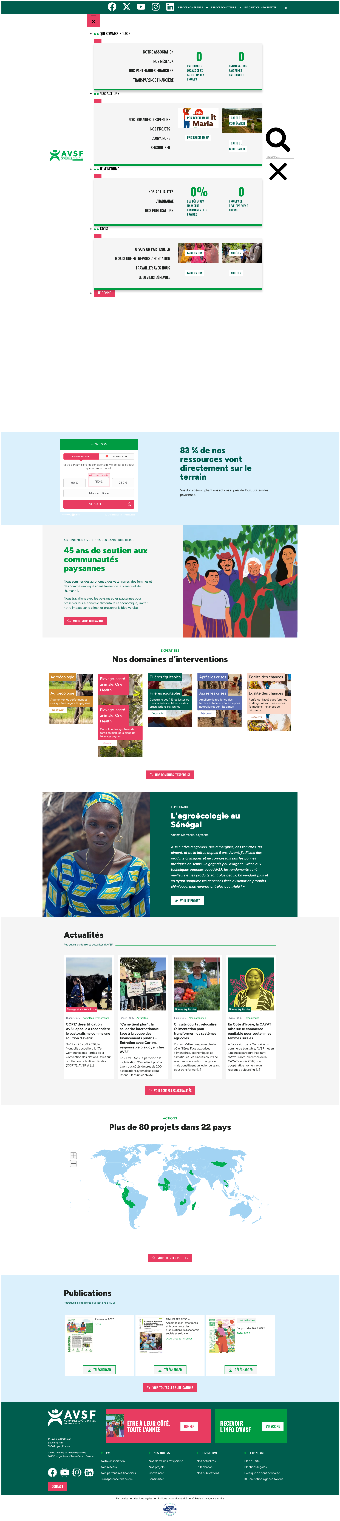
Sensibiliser (160, 147)
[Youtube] (141, 6)
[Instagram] (155, 6)
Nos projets (160, 128)
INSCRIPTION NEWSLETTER (260, 7)
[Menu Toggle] (93, 20)
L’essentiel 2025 (104, 1319)
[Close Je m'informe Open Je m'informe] (97, 176)
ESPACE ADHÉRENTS (190, 7)
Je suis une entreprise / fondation (142, 258)
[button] (278, 141)
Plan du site (252, 1461)
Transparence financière (153, 79)
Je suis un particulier (152, 249)
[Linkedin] (170, 6)
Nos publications (159, 210)
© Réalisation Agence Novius (263, 1479)
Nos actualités (161, 191)
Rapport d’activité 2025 (251, 1328)
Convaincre (161, 138)
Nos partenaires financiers (151, 70)
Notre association (158, 51)
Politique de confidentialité (262, 1473)
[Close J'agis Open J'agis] (97, 236)
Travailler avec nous (152, 267)
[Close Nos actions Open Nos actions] (97, 101)
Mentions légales (255, 1467)
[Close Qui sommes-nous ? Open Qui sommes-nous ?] (97, 41)
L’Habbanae (164, 200)
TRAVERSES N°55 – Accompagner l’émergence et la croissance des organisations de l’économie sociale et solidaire (182, 1326)
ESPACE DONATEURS (223, 7)
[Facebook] (112, 6)
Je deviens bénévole (154, 277)
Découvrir (58, 709)
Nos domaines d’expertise (149, 119)
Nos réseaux (163, 61)
